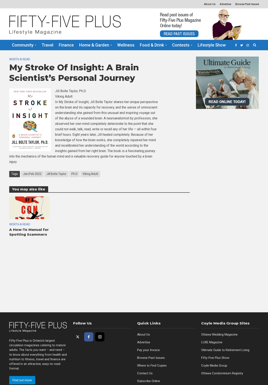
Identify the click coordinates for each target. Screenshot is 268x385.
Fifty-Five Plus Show (215, 358)
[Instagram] (99, 336)
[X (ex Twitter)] (77, 336)
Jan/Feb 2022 (32, 174)
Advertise (225, 4)
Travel (47, 45)
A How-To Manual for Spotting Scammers (29, 232)
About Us (209, 4)
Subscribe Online (148, 381)
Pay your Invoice (148, 350)
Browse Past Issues (247, 4)
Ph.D (74, 174)
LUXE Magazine (211, 342)
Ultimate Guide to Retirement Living (225, 350)
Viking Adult (90, 174)
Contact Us (145, 373)
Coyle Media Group (214, 365)
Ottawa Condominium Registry (222, 373)
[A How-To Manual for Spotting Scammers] (29, 207)
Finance (66, 45)
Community (23, 45)
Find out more (22, 380)
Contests (180, 45)
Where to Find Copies (152, 365)
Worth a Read (19, 59)
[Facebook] (88, 336)
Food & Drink (152, 45)
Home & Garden (94, 45)
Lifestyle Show (212, 45)
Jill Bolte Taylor (56, 174)
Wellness (125, 45)
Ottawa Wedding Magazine (219, 334)
